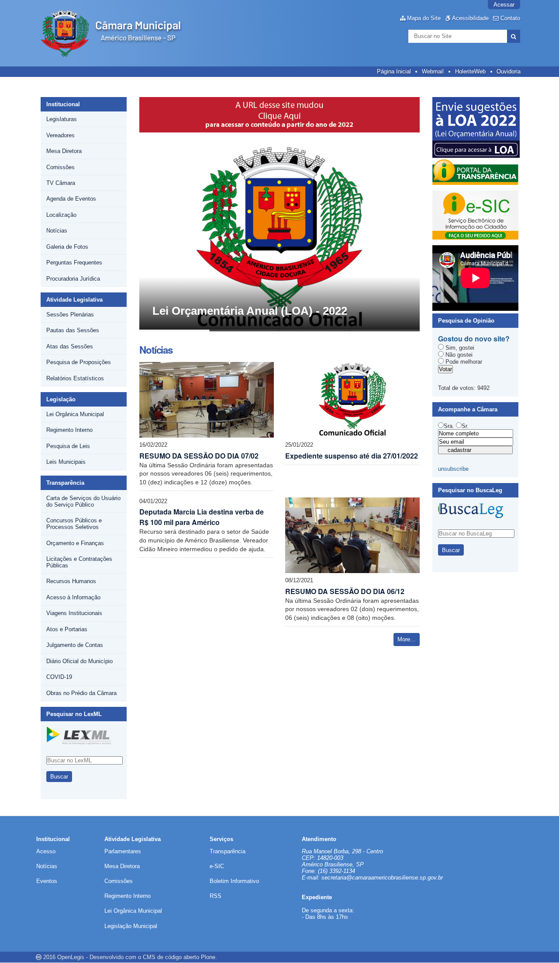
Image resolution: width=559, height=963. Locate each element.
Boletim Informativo (234, 881)
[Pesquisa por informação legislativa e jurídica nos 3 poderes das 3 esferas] (79, 741)
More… (406, 639)
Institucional (63, 104)
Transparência (65, 483)
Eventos (46, 881)
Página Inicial (394, 71)
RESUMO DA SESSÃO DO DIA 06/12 (344, 591)
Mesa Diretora (122, 866)
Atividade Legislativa (74, 299)
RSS (215, 896)
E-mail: (311, 877)
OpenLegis (70, 957)
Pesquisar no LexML (74, 714)
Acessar (503, 4)
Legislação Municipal (130, 926)
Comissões (118, 881)
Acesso (45, 851)
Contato (510, 18)
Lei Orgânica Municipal (133, 910)
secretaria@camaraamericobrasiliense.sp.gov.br (382, 877)
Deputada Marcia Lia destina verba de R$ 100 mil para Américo (201, 517)
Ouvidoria (509, 71)
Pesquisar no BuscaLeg (470, 490)
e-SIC (217, 866)
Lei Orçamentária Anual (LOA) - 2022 (249, 311)
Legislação (61, 399)
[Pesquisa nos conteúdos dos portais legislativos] (471, 515)
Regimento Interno (127, 896)
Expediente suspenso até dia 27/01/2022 (351, 456)
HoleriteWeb (470, 71)
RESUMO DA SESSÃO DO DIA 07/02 (199, 456)
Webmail (433, 71)
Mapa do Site (424, 18)
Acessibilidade (470, 18)
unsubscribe (453, 469)
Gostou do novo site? (474, 339)
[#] (118, 33)
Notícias (46, 866)
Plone (208, 957)
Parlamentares (122, 851)
